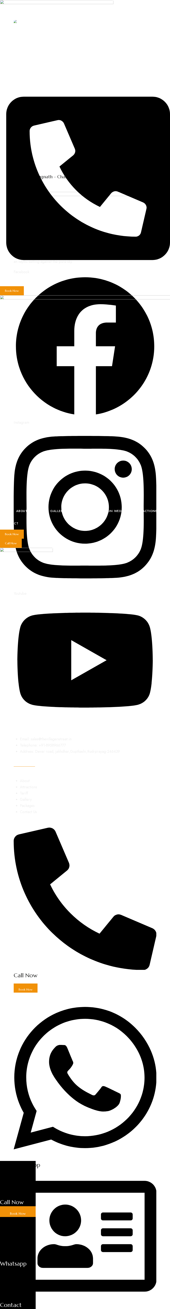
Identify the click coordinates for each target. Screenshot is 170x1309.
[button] (12, 290)
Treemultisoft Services (110, 824)
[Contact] (18, 1298)
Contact (11, 1305)
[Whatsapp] (18, 1256)
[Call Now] (18, 1195)
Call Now (12, 1202)
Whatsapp (13, 1263)
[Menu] (3, 574)
